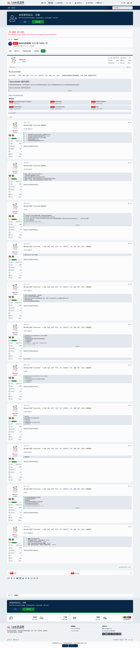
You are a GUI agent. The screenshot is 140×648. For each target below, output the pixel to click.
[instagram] (117, 634)
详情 (10, 51)
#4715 (39, 137)
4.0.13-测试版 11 (28, 533)
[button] (64, 3)
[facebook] (103, 634)
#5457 (42, 140)
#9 (131, 243)
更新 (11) (16, 51)
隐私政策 (122, 639)
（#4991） (44, 541)
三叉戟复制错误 (28, 380)
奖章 (100, 3)
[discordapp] (120, 634)
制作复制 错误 (28, 377)
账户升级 (90, 3)
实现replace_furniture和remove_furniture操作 (36, 376)
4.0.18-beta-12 (28, 129)
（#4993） (48, 543)
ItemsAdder (37, 125)
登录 (25, 22)
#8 (131, 284)
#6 (131, 365)
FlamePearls (16, 107)
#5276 (37, 139)
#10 (131, 203)
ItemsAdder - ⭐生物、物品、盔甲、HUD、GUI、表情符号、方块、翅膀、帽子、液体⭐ (35, 75)
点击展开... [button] (70, 90)
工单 (69, 3)
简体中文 (16, 639)
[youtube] (106, 634)
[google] (109, 634)
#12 (131, 122)
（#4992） (54, 544)
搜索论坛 (13, 7)
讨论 (43, 51)
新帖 (9, 7)
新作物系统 (27, 419)
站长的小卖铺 (75, 630)
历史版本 (36, 51)
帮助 (126, 639)
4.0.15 (25, 492)
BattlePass (56, 101)
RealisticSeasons (99, 101)
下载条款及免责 (26, 51)
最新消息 (60, 3)
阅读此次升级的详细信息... (31, 146)
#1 (129, 67)
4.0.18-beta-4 (28, 169)
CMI (95, 107)
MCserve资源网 (76, 628)
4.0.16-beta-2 (28, 452)
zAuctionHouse (57, 107)
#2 (131, 526)
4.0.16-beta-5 (28, 412)
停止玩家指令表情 (35, 422)
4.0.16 (25, 371)
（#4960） (47, 540)
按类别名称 (27, 421)
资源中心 (79, 3)
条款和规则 (115, 639)
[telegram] (112, 634)
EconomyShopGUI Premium (20, 101)
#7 (131, 324)
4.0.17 (25, 209)
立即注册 (37, 22)
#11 (131, 162)
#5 (131, 405)
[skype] (114, 634)
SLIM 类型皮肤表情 (34, 418)
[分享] (128, 67)
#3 (131, 486)
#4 (131, 445)
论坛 (51, 3)
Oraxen (75, 573)
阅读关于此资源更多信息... (16, 95)
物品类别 (27, 416)
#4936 (48, 134)
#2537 (48, 136)
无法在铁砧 (27, 423)
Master (10, 639)
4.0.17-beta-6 (28, 331)
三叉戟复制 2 (28, 382)
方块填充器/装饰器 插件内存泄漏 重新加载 (35, 379)
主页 (44, 3)
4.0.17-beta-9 (28, 250)
